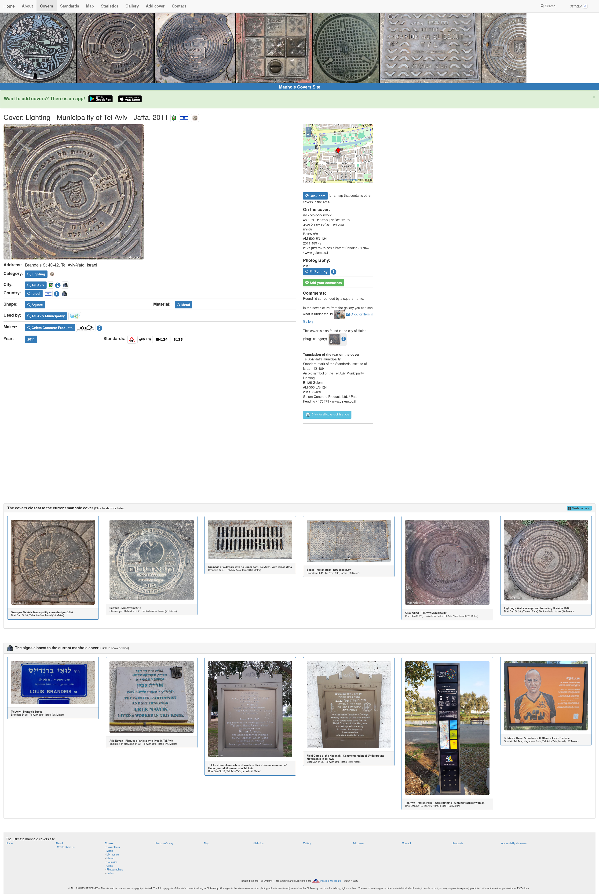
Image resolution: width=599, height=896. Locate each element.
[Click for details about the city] (58, 284)
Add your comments (325, 282)
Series (110, 873)
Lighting (38, 274)
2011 (31, 339)
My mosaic (112, 854)
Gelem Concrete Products (52, 327)
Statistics (109, 6)
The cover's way (163, 843)
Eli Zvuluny (318, 271)
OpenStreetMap (349, 179)
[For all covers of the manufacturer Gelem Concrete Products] (85, 327)
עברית (576, 6)
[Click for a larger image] (150, 191)
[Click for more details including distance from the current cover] (343, 338)
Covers (46, 6)
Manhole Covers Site (299, 87)
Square (37, 304)
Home (9, 6)
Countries (111, 862)
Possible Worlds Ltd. (331, 880)
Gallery (132, 6)
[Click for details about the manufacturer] (99, 327)
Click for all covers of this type (330, 414)
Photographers (114, 869)
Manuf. (110, 858)
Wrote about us (66, 847)
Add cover (155, 6)
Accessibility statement (514, 843)
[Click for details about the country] (56, 293)
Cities (109, 865)
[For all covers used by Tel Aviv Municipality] (74, 315)
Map (90, 6)
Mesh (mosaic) (581, 508)
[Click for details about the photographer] (333, 271)
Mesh (109, 850)
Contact (179, 6)
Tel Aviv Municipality (48, 316)
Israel (35, 293)
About (27, 6)
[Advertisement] (299, 459)
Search (549, 6)
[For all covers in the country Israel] (184, 117)
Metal (185, 304)
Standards (69, 6)
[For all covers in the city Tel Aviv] (173, 117)
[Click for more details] (53, 562)
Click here (317, 195)
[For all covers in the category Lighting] (195, 117)
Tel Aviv (37, 285)
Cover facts (113, 847)
